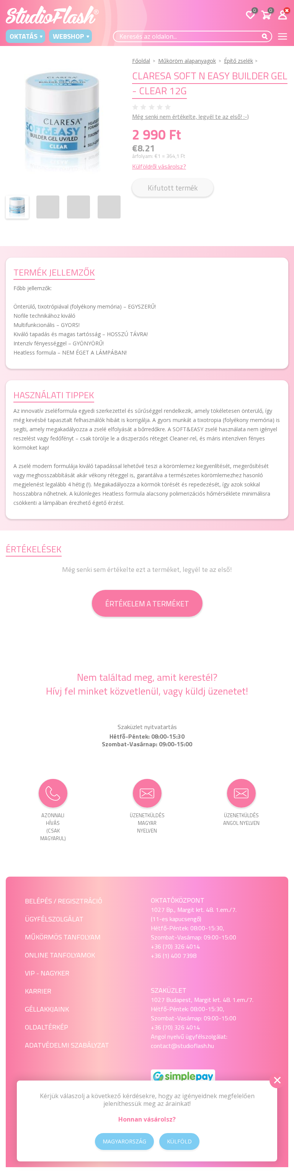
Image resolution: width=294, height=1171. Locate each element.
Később (239, 8)
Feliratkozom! (197, 8)
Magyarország (124, 1141)
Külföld (179, 1141)
